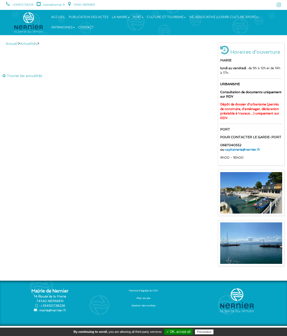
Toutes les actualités (24, 76)
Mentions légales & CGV (143, 290)
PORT (137, 17)
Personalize (204, 331)
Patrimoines (62, 27)
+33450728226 (52, 306)
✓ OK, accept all (178, 331)
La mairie (119, 17)
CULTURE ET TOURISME (165, 17)
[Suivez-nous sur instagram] (278, 5)
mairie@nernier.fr (52, 310)
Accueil (58, 17)
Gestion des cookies (143, 305)
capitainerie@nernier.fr (242, 149)
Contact (86, 27)
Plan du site (143, 298)
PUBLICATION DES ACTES (88, 17)
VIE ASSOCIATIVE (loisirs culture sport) (223, 17)
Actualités (28, 43)
